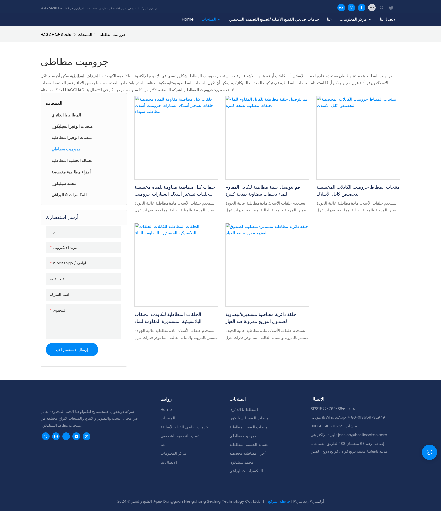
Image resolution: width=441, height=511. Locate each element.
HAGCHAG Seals (56, 34)
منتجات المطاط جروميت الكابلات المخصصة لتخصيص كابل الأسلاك (358, 190)
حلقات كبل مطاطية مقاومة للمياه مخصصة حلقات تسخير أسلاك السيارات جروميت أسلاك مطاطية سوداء (174, 191)
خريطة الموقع (279, 501)
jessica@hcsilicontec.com (362, 434)
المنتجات (85, 34)
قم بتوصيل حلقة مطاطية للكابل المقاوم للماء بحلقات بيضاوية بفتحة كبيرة (262, 190)
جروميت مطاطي (112, 34)
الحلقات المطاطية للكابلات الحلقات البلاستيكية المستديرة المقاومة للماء (167, 318)
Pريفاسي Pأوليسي (308, 501)
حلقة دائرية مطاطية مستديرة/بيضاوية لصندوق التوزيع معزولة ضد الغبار (260, 318)
